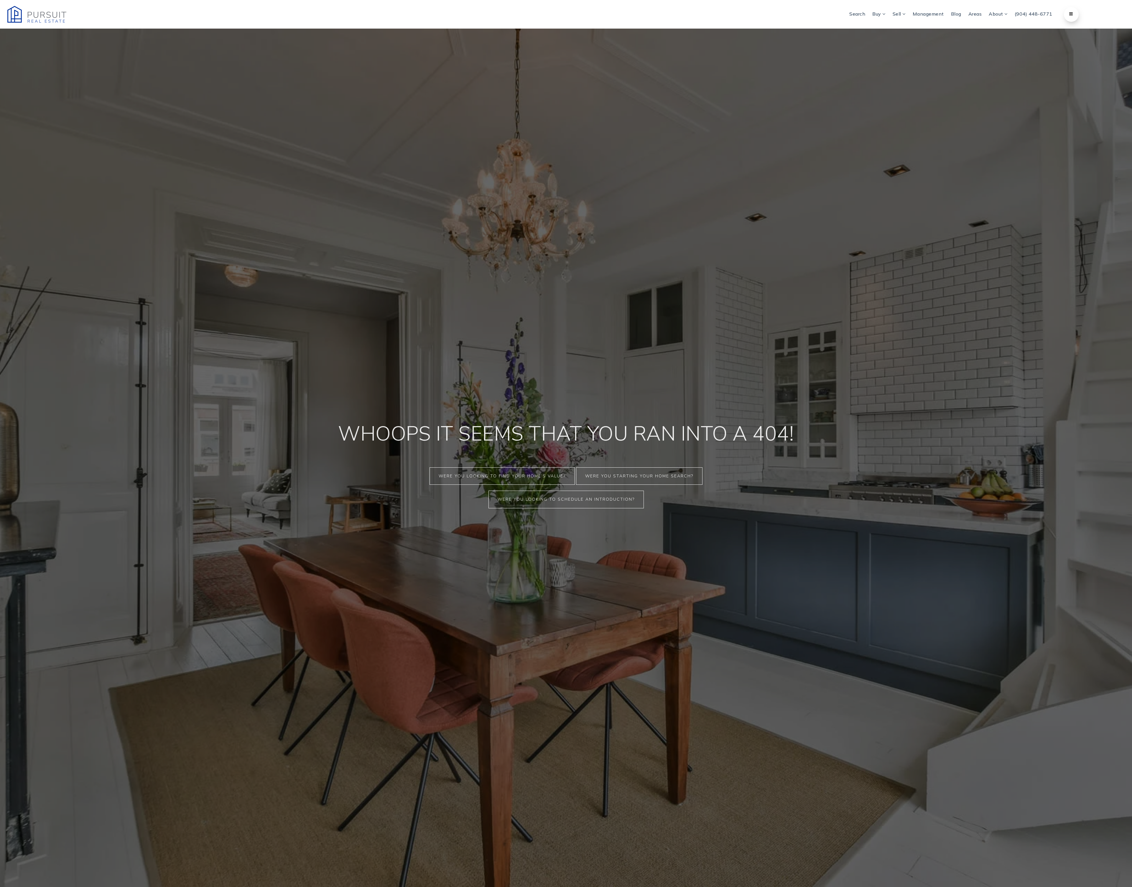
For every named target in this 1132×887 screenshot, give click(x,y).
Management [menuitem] (928, 14)
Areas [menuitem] (975, 14)
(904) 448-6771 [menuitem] (1033, 14)
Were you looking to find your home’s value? (502, 476)
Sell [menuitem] (898, 14)
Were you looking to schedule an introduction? (566, 499)
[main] (566, 443)
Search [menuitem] (857, 14)
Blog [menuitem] (956, 14)
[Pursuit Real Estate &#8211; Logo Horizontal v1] (36, 14)
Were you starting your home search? (639, 476)
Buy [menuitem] (877, 14)
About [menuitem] (996, 14)
